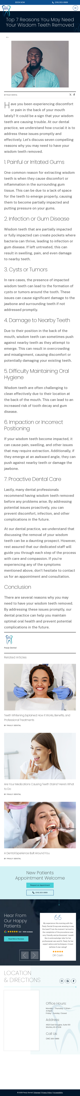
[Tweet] (70, 95)
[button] (75, 8)
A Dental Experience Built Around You (27, 853)
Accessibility (58, 1093)
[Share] (74, 94)
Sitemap (37, 1093)
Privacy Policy (46, 1093)
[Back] (8, 37)
